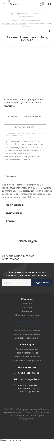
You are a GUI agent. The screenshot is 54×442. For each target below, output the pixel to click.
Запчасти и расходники (27, 337)
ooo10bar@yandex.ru (29, 379)
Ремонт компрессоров (27, 352)
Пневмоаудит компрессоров (27, 360)
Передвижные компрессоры (27, 334)
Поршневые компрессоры (27, 330)
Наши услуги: (27, 344)
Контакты (27, 311)
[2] (7, 93)
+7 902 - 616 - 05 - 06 (28, 372)
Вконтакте (23, 429)
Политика (27, 307)
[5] (15, 93)
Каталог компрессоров (27, 321)
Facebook (30, 429)
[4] (13, 93)
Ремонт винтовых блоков (27, 356)
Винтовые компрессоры (27, 326)
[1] (5, 93)
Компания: (27, 299)
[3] (10, 93)
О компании (27, 303)
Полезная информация (27, 315)
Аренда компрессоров (27, 348)
